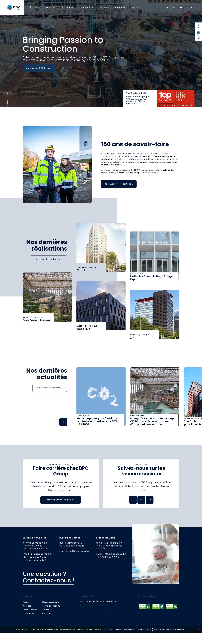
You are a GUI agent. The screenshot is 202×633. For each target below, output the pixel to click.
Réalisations (67, 7)
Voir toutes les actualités (49, 387)
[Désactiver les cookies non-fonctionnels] (199, 630)
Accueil (26, 602)
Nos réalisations (30, 613)
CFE (198, 26)
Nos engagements (50, 602)
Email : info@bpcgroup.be (38, 553)
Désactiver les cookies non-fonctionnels (132, 629)
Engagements (86, 7)
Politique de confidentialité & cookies (169, 629)
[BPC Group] (15, 7)
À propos (34, 7)
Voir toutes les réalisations (48, 259)
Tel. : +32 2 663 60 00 (34, 556)
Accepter (108, 629)
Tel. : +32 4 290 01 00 (107, 556)
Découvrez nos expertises (118, 184)
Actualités (120, 7)
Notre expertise (30, 609)
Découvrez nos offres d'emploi (59, 499)
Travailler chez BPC (51, 606)
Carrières (104, 7)
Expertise (50, 7)
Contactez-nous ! (48, 580)
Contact (135, 7)
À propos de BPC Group (38, 68)
